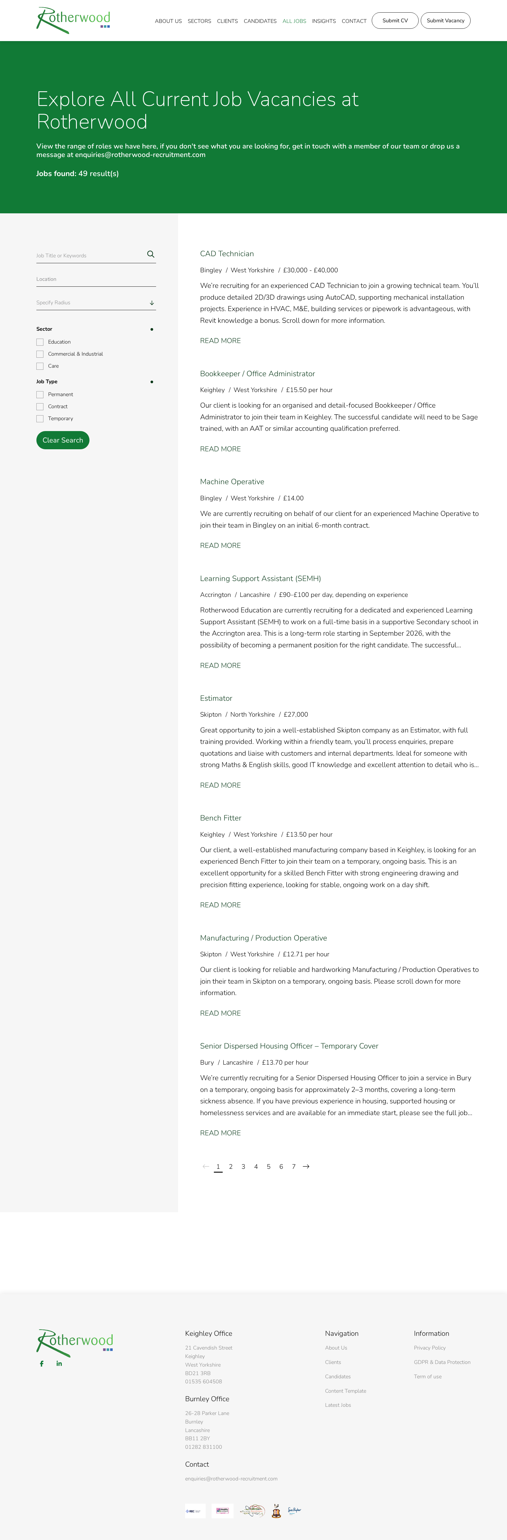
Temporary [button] (60, 418)
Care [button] (53, 365)
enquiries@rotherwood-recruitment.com (231, 1478)
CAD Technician (227, 254)
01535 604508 (203, 1381)
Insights (324, 21)
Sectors (199, 21)
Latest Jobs (338, 1405)
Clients (227, 21)
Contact (354, 21)
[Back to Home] (73, 20)
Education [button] (59, 341)
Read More (220, 340)
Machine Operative (232, 482)
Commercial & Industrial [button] (75, 353)
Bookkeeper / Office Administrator (257, 374)
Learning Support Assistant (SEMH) (260, 578)
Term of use (428, 1376)
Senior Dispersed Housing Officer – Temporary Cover (289, 1046)
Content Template (345, 1390)
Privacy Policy (430, 1347)
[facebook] (41, 1363)
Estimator (216, 698)
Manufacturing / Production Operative (263, 938)
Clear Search (63, 440)
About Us (336, 1347)
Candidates (260, 21)
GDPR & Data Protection (442, 1362)
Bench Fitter (220, 818)
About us (168, 21)
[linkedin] (59, 1363)
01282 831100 (203, 1446)
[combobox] (109, 302)
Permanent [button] (60, 394)
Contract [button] (57, 406)
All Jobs (294, 21)
